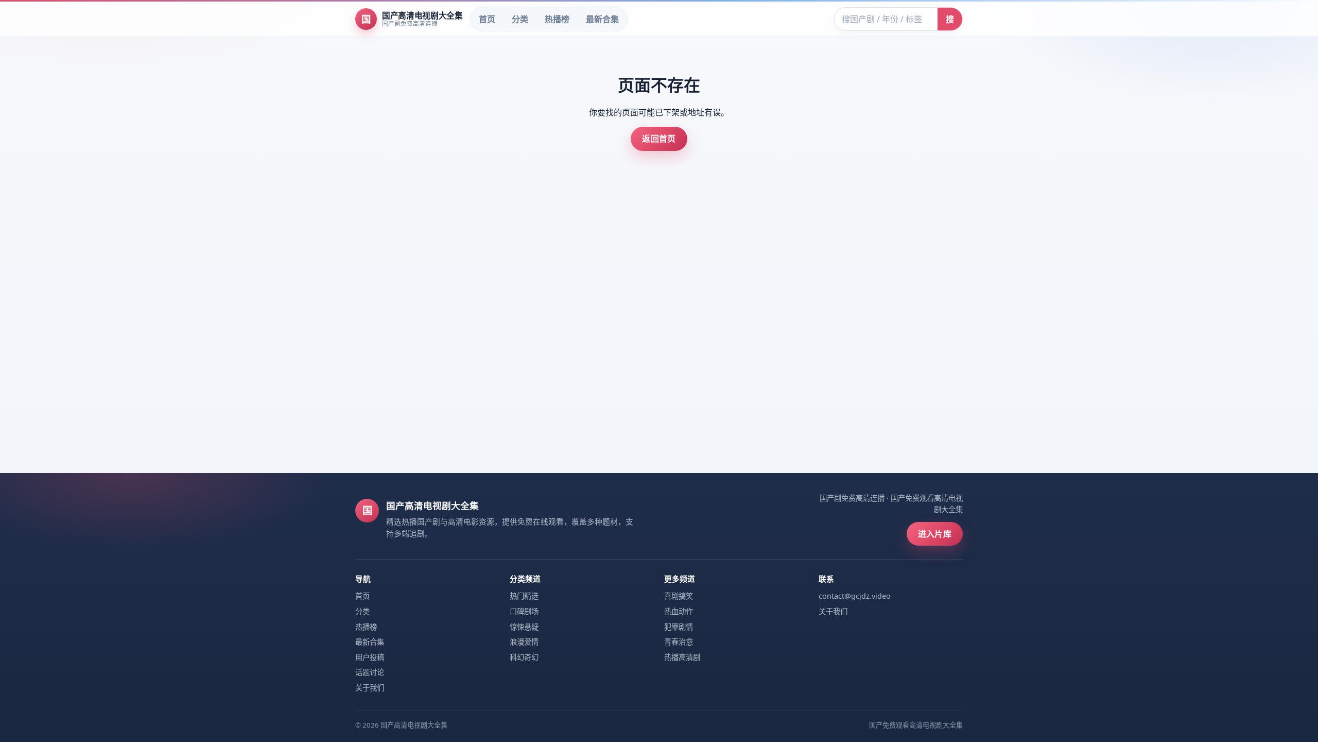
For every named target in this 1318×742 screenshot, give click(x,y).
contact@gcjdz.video (855, 596)
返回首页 (658, 138)
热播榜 (557, 19)
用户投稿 (369, 657)
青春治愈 (678, 642)
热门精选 (524, 596)
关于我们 (369, 688)
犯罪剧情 (678, 627)
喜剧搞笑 (678, 596)
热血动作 (678, 611)
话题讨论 (369, 672)
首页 (487, 19)
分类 (520, 19)
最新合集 (602, 19)
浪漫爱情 (524, 642)
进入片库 (934, 533)
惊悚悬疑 (524, 627)
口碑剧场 (524, 611)
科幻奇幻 (524, 657)
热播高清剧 (682, 657)
